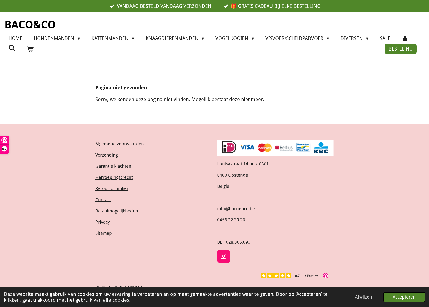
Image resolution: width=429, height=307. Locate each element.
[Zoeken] (11, 48)
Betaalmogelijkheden (116, 211)
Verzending (106, 155)
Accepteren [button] (404, 297)
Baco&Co (30, 24)
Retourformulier (111, 188)
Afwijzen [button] (363, 297)
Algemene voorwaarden (119, 143)
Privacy (102, 222)
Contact (103, 199)
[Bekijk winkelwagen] (30, 49)
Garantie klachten (113, 166)
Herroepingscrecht (114, 177)
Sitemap (103, 233)
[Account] (405, 38)
